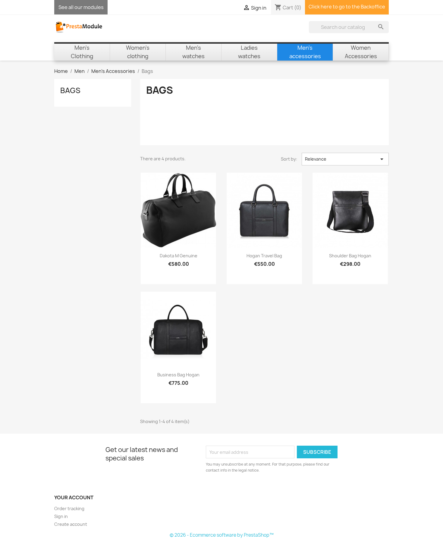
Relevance (345, 159)
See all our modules (81, 7)
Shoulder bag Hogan (350, 256)
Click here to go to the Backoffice (347, 6)
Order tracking (69, 508)
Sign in (61, 516)
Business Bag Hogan (178, 375)
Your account (73, 497)
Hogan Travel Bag (264, 256)
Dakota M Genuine (178, 256)
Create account (70, 524)
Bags (70, 90)
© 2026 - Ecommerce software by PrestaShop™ (222, 535)
